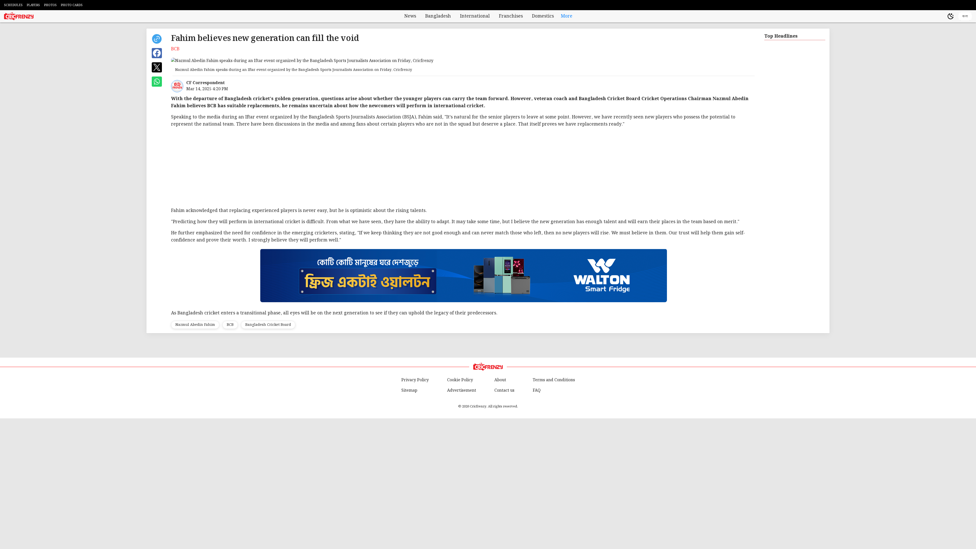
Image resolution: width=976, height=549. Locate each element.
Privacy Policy (415, 380)
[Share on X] (157, 67)
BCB (230, 325)
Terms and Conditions (554, 380)
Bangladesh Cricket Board (268, 325)
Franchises (511, 16)
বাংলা (965, 16)
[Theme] (950, 16)
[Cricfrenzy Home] (19, 16)
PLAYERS (33, 5)
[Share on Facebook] (157, 53)
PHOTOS (50, 5)
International (475, 16)
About (500, 380)
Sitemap (409, 390)
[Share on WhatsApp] (157, 82)
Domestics (543, 16)
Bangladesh (438, 16)
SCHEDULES (13, 5)
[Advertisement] (463, 167)
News (410, 16)
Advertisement (461, 390)
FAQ (537, 390)
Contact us (504, 390)
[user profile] (942, 16)
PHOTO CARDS (72, 5)
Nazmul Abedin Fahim (195, 325)
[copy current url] (157, 39)
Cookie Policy (460, 380)
